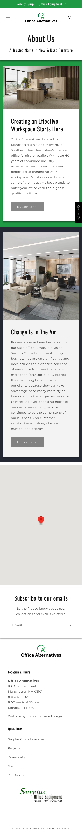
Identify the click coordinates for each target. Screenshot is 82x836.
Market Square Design (44, 716)
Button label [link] (27, 207)
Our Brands (16, 775)
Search (13, 766)
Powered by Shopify (57, 828)
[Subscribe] (69, 625)
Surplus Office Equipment (27, 739)
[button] (8, 17)
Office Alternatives (33, 828)
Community (17, 757)
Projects (14, 748)
